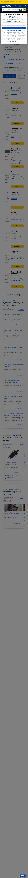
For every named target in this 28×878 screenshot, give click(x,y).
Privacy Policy (14, 41)
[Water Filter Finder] (15, 5)
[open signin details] (20, 6)
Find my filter (8, 2)
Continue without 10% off (14, 30)
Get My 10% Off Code (14, 28)
